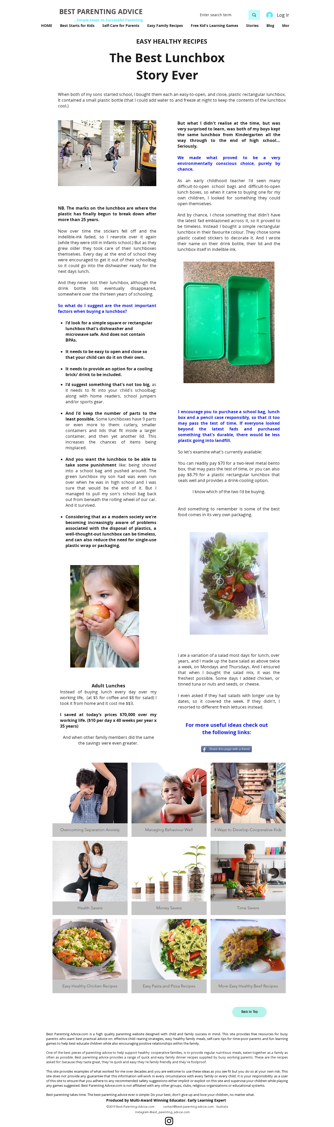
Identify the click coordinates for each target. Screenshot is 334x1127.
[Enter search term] (254, 15)
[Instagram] (169, 1121)
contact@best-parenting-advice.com (188, 1106)
